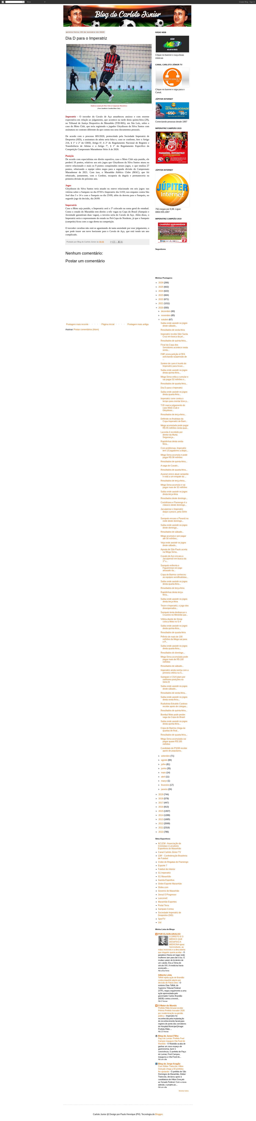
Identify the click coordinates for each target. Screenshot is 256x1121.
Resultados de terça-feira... (173, 414)
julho (163, 764)
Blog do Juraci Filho (168, 1036)
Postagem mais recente (77, 324)
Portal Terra (163, 905)
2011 (161, 827)
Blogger (159, 1114)
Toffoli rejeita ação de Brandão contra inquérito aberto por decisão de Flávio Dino (171, 980)
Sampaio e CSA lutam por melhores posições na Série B (173, 679)
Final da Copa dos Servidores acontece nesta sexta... (174, 347)
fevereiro (165, 785)
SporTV (161, 919)
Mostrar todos (184, 1091)
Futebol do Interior (166, 869)
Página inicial (107, 324)
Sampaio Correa (166, 909)
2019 (161, 794)
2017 (161, 803)
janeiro (164, 789)
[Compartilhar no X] (116, 242)
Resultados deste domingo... (174, 498)
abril (163, 777)
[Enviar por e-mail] (111, 242)
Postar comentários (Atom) (86, 329)
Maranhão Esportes (167, 902)
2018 (161, 798)
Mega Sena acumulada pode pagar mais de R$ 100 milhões (174, 659)
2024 (161, 291)
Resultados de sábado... (172, 532)
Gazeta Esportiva (166, 880)
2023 (161, 295)
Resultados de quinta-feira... (174, 341)
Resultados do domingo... (173, 653)
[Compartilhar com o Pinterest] (121, 242)
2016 (161, 807)
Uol (159, 922)
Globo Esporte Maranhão (170, 884)
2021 (161, 303)
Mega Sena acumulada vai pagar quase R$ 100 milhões (173, 741)
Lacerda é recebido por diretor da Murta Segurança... (172, 434)
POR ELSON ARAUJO (169, 934)
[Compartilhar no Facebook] (119, 242)
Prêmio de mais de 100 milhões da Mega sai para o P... (174, 639)
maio (163, 772)
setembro (165, 756)
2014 (161, 815)
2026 (161, 282)
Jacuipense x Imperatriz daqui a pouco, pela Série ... (174, 511)
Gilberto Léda (165, 975)
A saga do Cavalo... (170, 466)
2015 (161, 811)
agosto (164, 760)
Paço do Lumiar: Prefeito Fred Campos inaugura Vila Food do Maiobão (171, 1041)
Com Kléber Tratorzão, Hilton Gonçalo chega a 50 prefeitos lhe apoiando (171, 1069)
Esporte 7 (162, 865)
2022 (161, 299)
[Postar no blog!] (114, 242)
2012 (161, 823)
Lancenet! (162, 898)
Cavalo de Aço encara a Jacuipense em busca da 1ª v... (173, 558)
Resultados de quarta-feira (173, 632)
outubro (165, 319)
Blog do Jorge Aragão (169, 1064)
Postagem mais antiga (138, 324)
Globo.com (163, 887)
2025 (161, 287)
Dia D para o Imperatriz (172, 388)
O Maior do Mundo (167, 1005)
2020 (161, 308)
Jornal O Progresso (167, 894)
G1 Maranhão (164, 876)
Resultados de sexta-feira (173, 330)
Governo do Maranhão (168, 891)
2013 (161, 819)
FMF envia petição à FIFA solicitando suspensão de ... (174, 356)
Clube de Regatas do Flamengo (173, 862)
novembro (166, 315)
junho (164, 768)
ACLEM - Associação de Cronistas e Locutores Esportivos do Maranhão (169, 846)
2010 (161, 832)
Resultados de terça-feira (172, 588)
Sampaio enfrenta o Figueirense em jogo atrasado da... (171, 568)
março (164, 781)
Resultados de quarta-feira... (174, 383)
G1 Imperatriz (164, 873)
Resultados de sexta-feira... (173, 693)
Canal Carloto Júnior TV (169, 852)
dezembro (166, 311)
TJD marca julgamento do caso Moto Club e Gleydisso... (173, 407)
